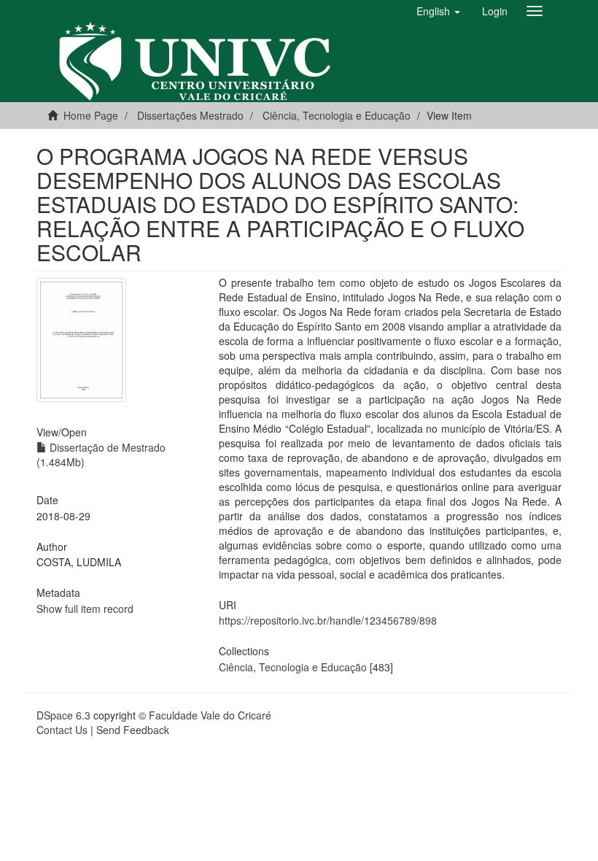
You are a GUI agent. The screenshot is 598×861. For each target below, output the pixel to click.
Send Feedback (132, 729)
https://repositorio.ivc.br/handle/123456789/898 (328, 620)
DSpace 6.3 (63, 715)
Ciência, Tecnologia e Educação (293, 667)
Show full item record (84, 608)
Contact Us (62, 729)
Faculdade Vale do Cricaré (210, 715)
